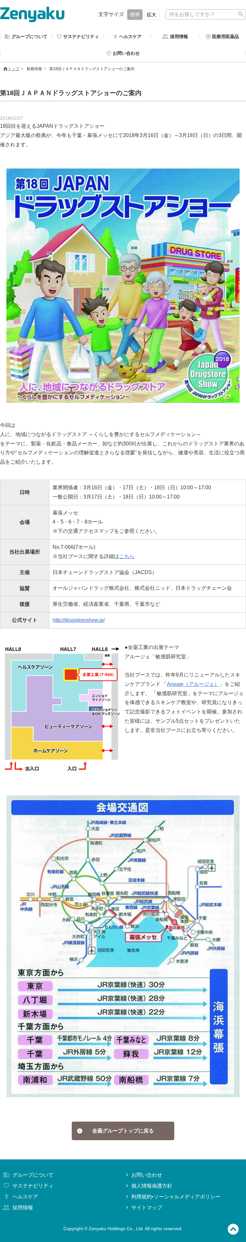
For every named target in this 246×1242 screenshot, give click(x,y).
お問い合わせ (146, 1175)
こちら (127, 556)
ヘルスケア (25, 1196)
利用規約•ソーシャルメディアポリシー (175, 1196)
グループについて (32, 1175)
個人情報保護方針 (151, 1186)
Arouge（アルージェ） (193, 684)
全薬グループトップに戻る (123, 1130)
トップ (13, 69)
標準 (135, 14)
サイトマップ (146, 1207)
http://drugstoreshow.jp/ (79, 620)
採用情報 (22, 1207)
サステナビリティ (32, 1186)
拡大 (151, 14)
